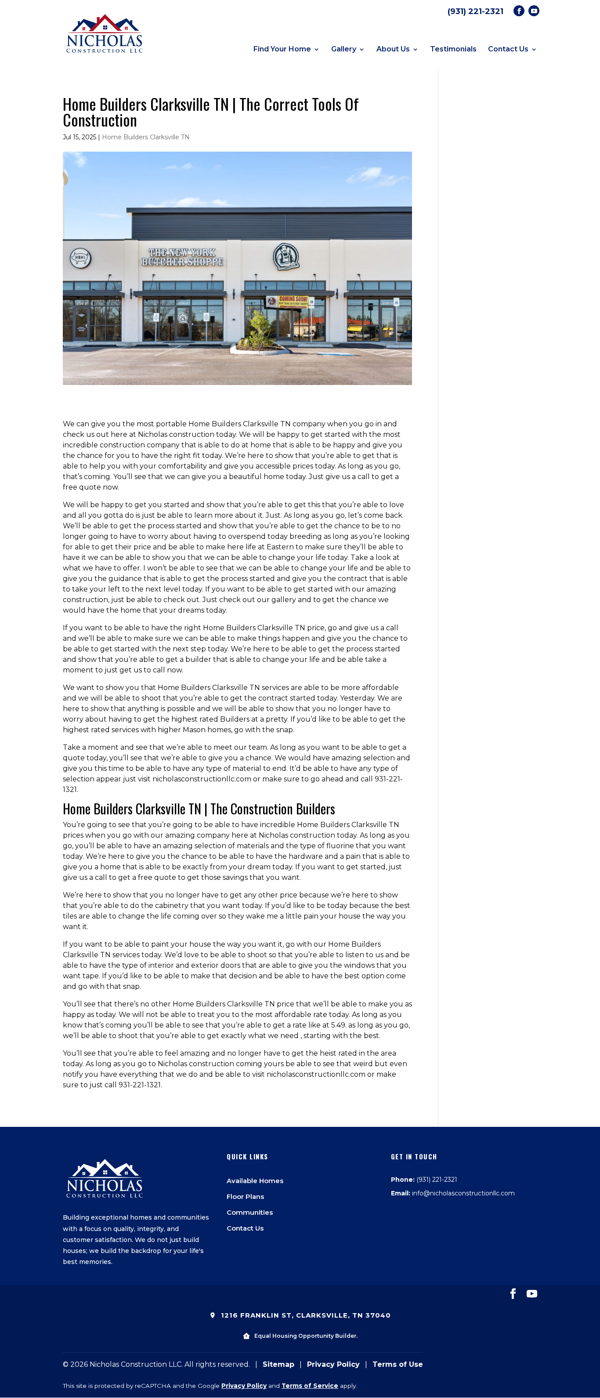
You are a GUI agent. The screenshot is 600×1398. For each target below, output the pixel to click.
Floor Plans (245, 1196)
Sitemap (278, 1364)
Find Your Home (282, 49)
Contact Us (508, 49)
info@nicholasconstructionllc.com (463, 1193)
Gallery (343, 49)
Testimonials (453, 49)
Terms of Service (310, 1385)
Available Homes (255, 1180)
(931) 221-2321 (475, 11)
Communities (250, 1212)
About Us (393, 49)
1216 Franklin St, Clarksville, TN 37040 (305, 1315)
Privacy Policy (333, 1364)
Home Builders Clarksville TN (146, 137)
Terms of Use (397, 1364)
